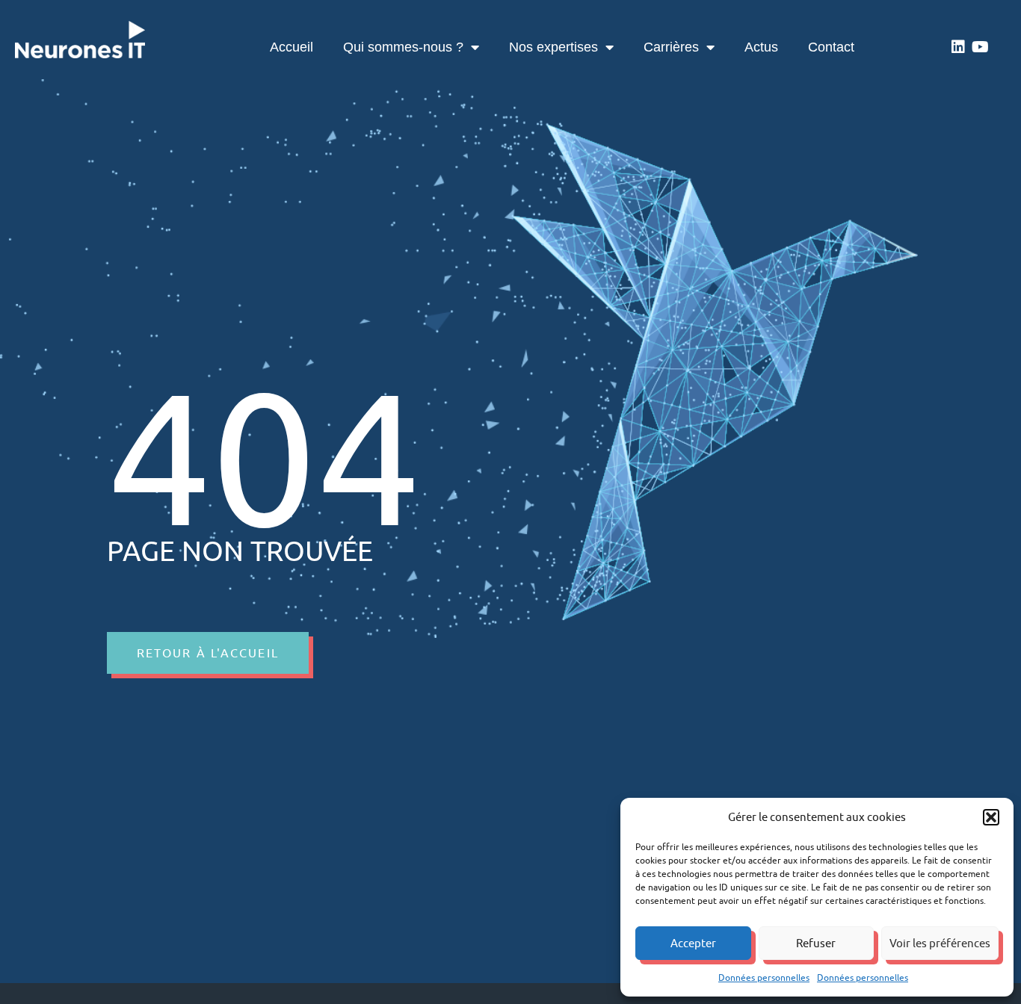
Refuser (816, 943)
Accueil (291, 47)
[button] (991, 817)
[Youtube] (980, 47)
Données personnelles (763, 977)
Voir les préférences (939, 943)
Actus (761, 47)
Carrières (671, 47)
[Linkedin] (958, 47)
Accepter (693, 943)
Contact (831, 47)
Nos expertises (553, 47)
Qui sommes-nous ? (403, 47)
